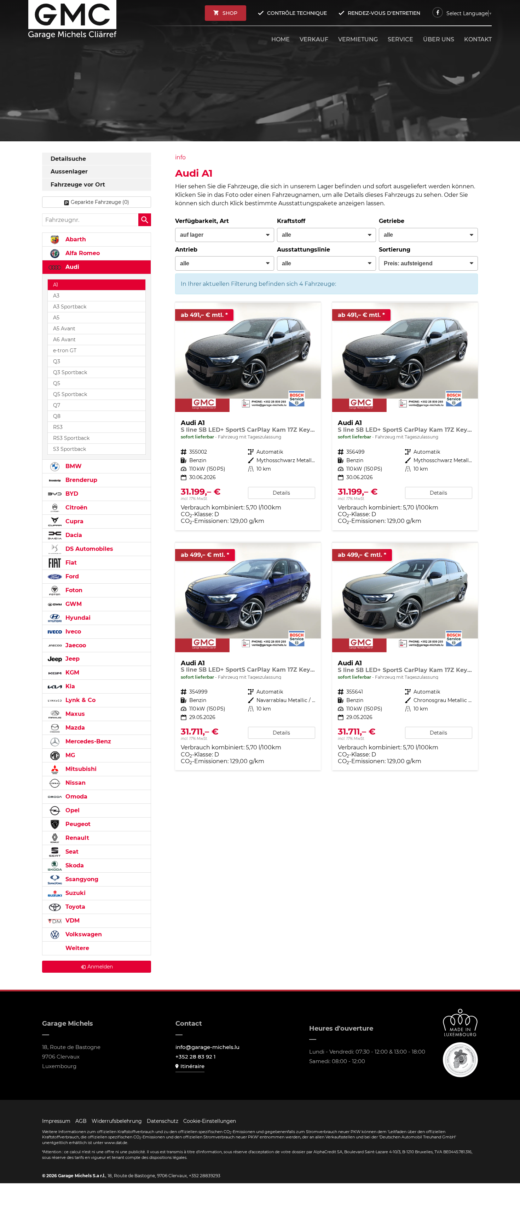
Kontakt (478, 39)
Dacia (73, 535)
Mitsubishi (80, 769)
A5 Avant (64, 328)
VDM (72, 920)
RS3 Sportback (71, 438)
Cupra (73, 521)
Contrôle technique (297, 13)
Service (400, 39)
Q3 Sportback (70, 372)
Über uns (438, 39)
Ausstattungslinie (303, 249)
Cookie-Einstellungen (209, 1121)
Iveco (72, 631)
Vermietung (358, 39)
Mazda (74, 727)
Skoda (74, 865)
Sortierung (394, 249)
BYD (71, 493)
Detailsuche (68, 158)
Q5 (56, 383)
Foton (73, 590)
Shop (230, 13)
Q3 (56, 361)
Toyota (74, 906)
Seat (71, 851)
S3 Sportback (69, 449)
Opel (72, 810)
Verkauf (314, 39)
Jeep (72, 658)
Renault (76, 838)
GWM (73, 604)
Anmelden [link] (100, 966)
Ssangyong (81, 879)
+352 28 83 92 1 (195, 1056)
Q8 (56, 416)
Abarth (75, 239)
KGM (71, 672)
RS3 (58, 427)
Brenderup (80, 480)
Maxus (74, 714)
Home (280, 39)
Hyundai (77, 617)
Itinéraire (192, 1066)
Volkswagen (83, 934)
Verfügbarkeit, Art (202, 221)
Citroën (75, 507)
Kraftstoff (291, 221)
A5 (56, 317)
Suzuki (75, 893)
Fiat (70, 562)
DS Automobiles (88, 549)
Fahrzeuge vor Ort (78, 184)
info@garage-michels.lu (207, 1047)
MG (69, 755)
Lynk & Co (80, 700)
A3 (56, 296)
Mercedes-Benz (87, 741)
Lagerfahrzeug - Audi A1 (248, 416)
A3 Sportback (69, 306)
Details (281, 493)
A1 (55, 285)
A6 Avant (64, 339)
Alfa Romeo (82, 253)
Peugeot (77, 824)
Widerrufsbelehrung (117, 1121)
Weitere (76, 948)
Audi (71, 267)
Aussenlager (69, 171)
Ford (71, 576)
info (180, 157)
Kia (69, 686)
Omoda (75, 796)
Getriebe (391, 221)
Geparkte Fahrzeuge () (100, 202)
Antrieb (186, 249)
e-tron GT (64, 350)
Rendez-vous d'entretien (384, 13)
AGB (81, 1121)
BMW (73, 466)
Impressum (56, 1121)
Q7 (56, 405)
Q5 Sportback (70, 394)
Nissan (75, 782)
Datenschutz (162, 1121)
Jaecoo (75, 645)
